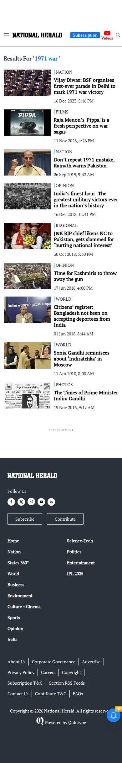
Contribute (65, 519)
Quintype (77, 722)
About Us (16, 662)
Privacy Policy (21, 672)
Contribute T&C (50, 694)
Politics (74, 552)
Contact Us (18, 694)
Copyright (71, 672)
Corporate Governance (53, 662)
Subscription (85, 35)
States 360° (18, 563)
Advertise (91, 662)
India (13, 639)
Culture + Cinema (24, 606)
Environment (20, 595)
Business (16, 584)
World (13, 573)
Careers (48, 672)
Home (13, 541)
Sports (14, 617)
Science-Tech (80, 541)
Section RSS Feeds (67, 683)
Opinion (15, 628)
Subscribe (24, 519)
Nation (14, 552)
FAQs (78, 694)
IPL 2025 (75, 573)
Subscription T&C (25, 683)
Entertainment (81, 563)
